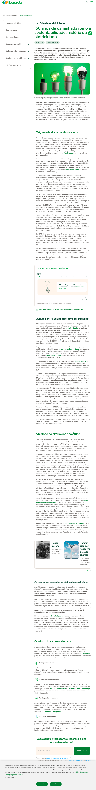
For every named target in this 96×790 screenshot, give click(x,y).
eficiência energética (53, 711)
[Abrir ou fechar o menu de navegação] (91, 3)
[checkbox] (37, 758)
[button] (28, 44)
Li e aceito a (64, 758)
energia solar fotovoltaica (68, 349)
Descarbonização (52, 42)
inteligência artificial (58, 689)
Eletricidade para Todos (74, 523)
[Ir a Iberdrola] (10, 3)
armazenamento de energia (79, 689)
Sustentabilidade (12, 15)
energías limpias (72, 328)
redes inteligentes (56, 616)
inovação (48, 726)
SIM (55, 784)
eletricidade (68, 153)
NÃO (42, 784)
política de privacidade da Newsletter (58, 758)
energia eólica (80, 361)
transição (86, 653)
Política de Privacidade (75, 760)
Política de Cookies (81, 772)
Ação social (39, 42)
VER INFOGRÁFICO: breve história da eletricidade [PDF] (60, 310)
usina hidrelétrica (72, 170)
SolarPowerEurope (53, 355)
